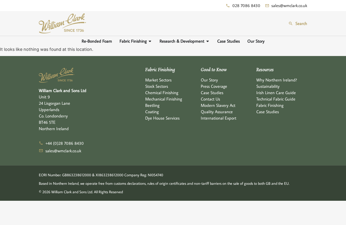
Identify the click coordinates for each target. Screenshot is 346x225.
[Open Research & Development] (207, 41)
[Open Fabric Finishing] (150, 41)
